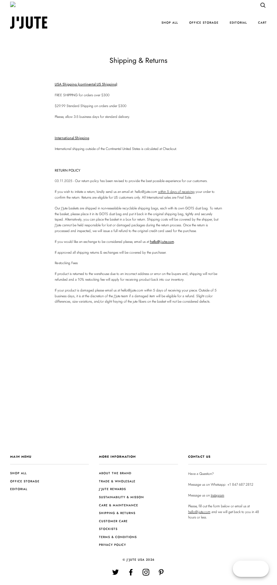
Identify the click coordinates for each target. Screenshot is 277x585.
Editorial (238, 22)
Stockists (108, 529)
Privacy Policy (112, 544)
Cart (262, 22)
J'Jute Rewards (112, 489)
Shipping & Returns (117, 513)
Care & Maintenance (118, 505)
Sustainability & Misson (121, 497)
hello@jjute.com (199, 511)
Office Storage (204, 22)
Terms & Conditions (118, 537)
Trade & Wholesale (117, 481)
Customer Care (113, 521)
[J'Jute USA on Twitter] (115, 573)
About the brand (115, 473)
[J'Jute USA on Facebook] (130, 573)
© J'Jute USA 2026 (139, 559)
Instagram (217, 495)
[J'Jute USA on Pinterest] (161, 573)
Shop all (169, 22)
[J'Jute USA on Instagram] (146, 573)
